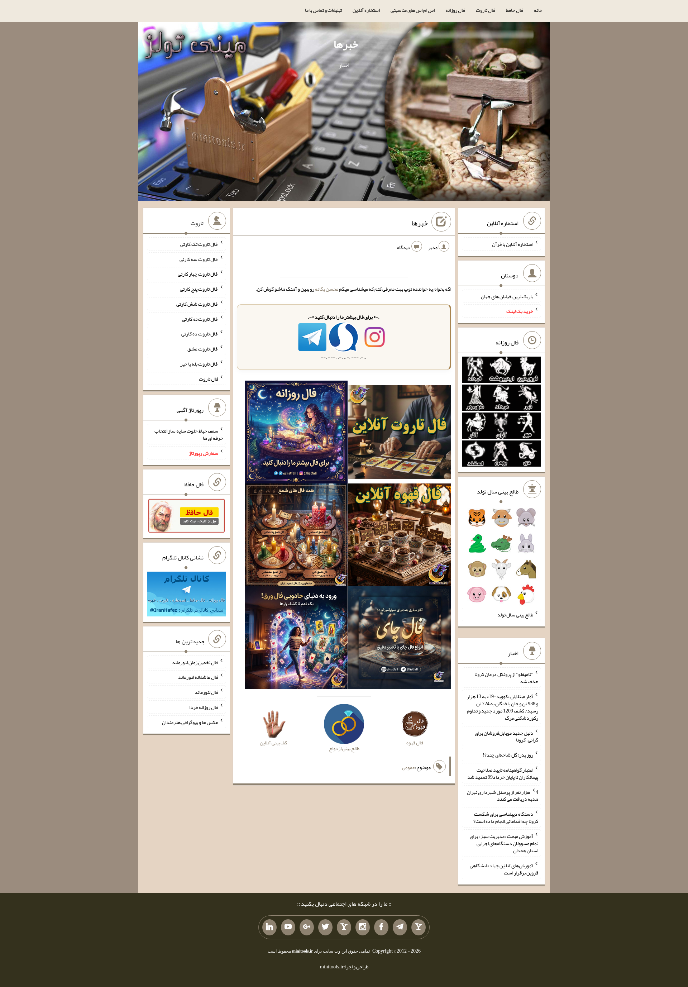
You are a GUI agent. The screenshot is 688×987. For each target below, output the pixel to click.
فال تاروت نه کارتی (200, 319)
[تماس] (344, 927)
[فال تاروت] (399, 434)
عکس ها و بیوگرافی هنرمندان (190, 722)
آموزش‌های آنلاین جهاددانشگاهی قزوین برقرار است (504, 869)
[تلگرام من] (400, 927)
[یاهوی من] (418, 927)
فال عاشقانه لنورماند (198, 677)
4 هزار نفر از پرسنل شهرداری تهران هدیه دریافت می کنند (502, 795)
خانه (538, 10)
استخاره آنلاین (366, 10)
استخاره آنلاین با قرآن (512, 244)
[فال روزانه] (296, 434)
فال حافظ (514, 10)
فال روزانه (455, 10)
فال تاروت (485, 10)
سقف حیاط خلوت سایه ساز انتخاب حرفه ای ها (188, 434)
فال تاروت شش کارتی (197, 304)
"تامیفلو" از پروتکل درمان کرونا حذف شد (506, 677)
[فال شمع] (296, 536)
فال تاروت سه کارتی (199, 259)
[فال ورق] (296, 639)
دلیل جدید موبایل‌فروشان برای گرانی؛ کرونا (506, 736)
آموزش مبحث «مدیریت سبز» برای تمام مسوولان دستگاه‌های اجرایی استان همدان (504, 843)
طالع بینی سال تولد (515, 615)
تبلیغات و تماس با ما (323, 10)
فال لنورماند (206, 692)
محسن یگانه (326, 289)
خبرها (346, 44)
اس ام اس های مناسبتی (413, 10)
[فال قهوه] (399, 536)
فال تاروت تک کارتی (199, 244)
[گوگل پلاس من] (307, 927)
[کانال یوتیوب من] (288, 927)
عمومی (408, 767)
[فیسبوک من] (381, 927)
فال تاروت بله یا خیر (199, 364)
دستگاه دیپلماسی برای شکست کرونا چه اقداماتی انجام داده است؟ (505, 817)
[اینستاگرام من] (362, 927)
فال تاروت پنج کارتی (199, 289)
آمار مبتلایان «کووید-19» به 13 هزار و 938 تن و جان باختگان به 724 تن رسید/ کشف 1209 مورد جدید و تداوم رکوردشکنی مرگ (502, 707)
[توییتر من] (325, 927)
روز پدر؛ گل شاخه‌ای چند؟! (508, 755)
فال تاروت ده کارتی (199, 334)
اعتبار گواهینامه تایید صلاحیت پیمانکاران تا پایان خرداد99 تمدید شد (502, 773)
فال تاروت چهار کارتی (198, 274)
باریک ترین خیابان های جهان (507, 296)
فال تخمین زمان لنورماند (195, 662)
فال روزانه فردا (203, 707)
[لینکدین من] (269, 927)
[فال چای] (399, 639)
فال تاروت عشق (202, 349)
